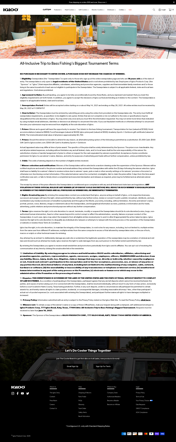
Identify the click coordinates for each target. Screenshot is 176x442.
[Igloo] (10, 9)
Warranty (81, 404)
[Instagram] (12, 393)
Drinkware (110, 10)
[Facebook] (18, 393)
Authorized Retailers (113, 397)
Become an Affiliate (113, 404)
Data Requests (140, 404)
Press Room (53, 400)
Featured (57, 10)
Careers (52, 404)
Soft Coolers (83, 10)
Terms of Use (140, 397)
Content (52, 397)
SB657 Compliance (142, 408)
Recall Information (84, 416)
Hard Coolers (69, 10)
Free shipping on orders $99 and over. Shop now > (88, 2)
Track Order (82, 408)
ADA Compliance (142, 412)
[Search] (154, 9)
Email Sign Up (72, 366)
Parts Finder (82, 397)
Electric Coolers (97, 10)
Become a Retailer (113, 400)
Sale (130, 10)
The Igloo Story (55, 393)
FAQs (80, 400)
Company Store (112, 393)
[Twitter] (27, 393)
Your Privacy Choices (142, 400)
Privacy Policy (140, 393)
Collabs (121, 10)
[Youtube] (22, 393)
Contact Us (53, 408)
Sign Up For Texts (103, 366)
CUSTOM (47, 9)
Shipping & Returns (84, 393)
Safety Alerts (82, 412)
